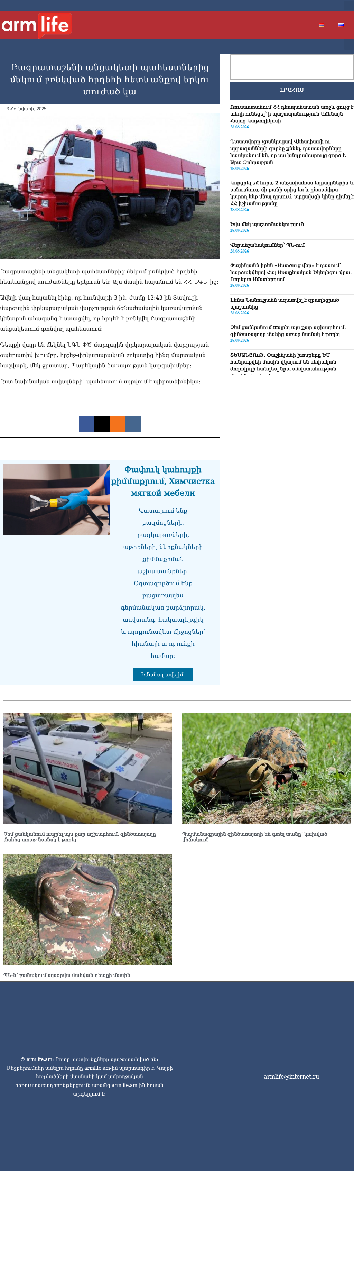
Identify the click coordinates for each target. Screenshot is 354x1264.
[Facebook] (291, 5)
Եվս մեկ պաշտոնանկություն (267, 224)
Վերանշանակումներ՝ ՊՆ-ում (267, 245)
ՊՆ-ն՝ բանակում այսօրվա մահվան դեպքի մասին (66, 975)
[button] (349, 5)
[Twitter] (302, 5)
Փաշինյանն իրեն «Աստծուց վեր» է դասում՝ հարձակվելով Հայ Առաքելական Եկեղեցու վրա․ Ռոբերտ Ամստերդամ (291, 272)
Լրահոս (292, 90)
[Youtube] (313, 5)
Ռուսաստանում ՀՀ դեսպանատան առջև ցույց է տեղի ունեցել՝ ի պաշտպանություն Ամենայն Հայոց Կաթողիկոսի (291, 113)
